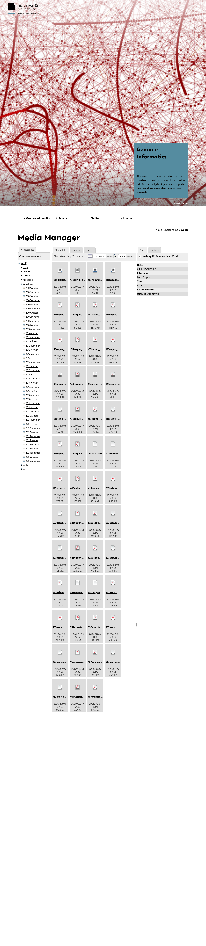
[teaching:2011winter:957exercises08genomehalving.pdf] (95, 652)
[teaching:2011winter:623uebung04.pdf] (60, 513)
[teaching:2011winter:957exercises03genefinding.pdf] (77, 617)
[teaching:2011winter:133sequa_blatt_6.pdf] (77, 339)
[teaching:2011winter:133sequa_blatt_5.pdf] (60, 339)
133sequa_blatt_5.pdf (65, 349)
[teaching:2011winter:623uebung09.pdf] (77, 548)
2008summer (33, 316)
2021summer (33, 419)
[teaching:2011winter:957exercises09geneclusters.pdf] (113, 652)
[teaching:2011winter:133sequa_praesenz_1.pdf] (95, 374)
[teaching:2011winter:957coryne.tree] (95, 583)
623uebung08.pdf (62, 557)
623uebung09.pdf (80, 557)
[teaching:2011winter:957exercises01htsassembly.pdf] (113, 583)
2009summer (33, 321)
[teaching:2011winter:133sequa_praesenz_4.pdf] (77, 409)
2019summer (33, 403)
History (154, 250)
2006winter (32, 304)
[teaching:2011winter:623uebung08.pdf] (60, 548)
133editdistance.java (64, 279)
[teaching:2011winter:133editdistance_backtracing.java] (77, 270)
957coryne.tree (96, 592)
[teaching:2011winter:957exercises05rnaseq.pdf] (113, 617)
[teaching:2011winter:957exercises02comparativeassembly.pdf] (60, 617)
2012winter (32, 349)
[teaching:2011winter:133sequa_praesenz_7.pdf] (60, 444)
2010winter (32, 333)
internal (27, 275)
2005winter (32, 296)
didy (25, 267)
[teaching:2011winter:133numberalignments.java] (113, 270)
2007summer (33, 308)
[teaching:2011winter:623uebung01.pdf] (77, 478)
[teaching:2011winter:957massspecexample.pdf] (95, 687)
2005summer (33, 292)
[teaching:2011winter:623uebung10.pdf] (95, 548)
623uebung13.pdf (62, 592)
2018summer (33, 395)
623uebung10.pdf (98, 557)
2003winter (32, 288)
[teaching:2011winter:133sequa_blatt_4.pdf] (113, 305)
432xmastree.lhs (115, 453)
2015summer (33, 370)
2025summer (33, 452)
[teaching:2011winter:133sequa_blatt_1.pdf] (60, 305)
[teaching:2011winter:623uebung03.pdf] (113, 478)
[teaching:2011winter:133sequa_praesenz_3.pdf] (60, 409)
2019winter (32, 407)
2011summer (33, 337)
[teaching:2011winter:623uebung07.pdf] (113, 513)
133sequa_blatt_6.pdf (82, 349)
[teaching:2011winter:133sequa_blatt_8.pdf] (113, 339)
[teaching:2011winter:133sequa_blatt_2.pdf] (77, 305)
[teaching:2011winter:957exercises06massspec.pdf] (60, 652)
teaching (28, 284)
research (28, 279)
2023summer (33, 436)
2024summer (33, 444)
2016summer (33, 378)
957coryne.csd (78, 592)
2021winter (32, 424)
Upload (76, 250)
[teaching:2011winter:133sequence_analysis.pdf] (77, 444)
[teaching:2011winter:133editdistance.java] (60, 270)
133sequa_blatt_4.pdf (118, 314)
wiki (25, 469)
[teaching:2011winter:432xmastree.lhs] (113, 444)
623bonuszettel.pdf (64, 488)
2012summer (33, 345)
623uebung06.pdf (98, 523)
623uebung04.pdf (63, 523)
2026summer (33, 461)
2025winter (32, 457)
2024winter (32, 448)
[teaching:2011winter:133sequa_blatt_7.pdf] (95, 339)
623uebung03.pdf (116, 488)
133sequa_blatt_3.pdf (100, 314)
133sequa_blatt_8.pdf (118, 349)
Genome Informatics (152, 152)
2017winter (32, 391)
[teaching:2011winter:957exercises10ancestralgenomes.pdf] (60, 687)
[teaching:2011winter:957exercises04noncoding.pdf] (95, 617)
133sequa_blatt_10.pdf (83, 384)
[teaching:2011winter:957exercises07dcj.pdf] (77, 652)
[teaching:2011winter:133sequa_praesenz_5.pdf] (95, 409)
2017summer (33, 387)
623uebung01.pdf (80, 488)
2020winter (32, 415)
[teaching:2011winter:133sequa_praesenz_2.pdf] (113, 374)
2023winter (32, 440)
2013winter (32, 358)
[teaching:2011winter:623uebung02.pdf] (95, 478)
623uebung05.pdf (80, 523)
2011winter (31, 341)
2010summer (33, 329)
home (175, 230)
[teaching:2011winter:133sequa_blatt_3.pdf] (95, 305)
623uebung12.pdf (115, 557)
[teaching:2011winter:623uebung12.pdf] (113, 548)
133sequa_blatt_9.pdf (65, 384)
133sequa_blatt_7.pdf (100, 349)
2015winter (32, 374)
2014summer (33, 362)
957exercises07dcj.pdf (82, 662)
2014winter (32, 366)
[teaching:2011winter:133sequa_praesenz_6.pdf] (113, 409)
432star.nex (95, 453)
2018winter (32, 399)
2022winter (32, 432)
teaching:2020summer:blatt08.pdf (160, 256)
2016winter (32, 382)
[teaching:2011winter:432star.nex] (95, 444)
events (184, 230)
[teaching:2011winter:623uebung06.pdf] (95, 513)
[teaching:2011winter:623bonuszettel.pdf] (60, 478)
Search (89, 250)
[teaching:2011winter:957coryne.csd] (77, 583)
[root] (23, 263)
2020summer (33, 411)
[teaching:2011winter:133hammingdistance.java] (95, 270)
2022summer (33, 428)
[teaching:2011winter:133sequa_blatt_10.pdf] (77, 374)
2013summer (33, 354)
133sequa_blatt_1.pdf (65, 314)
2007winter (32, 312)
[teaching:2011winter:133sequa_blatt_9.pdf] (60, 374)
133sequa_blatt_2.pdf (82, 314)
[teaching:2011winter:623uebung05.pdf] (77, 513)
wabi (25, 465)
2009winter (32, 325)
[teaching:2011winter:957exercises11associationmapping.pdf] (77, 687)
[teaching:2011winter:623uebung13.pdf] (60, 583)
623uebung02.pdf (98, 488)
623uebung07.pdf (115, 523)
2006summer (33, 300)
